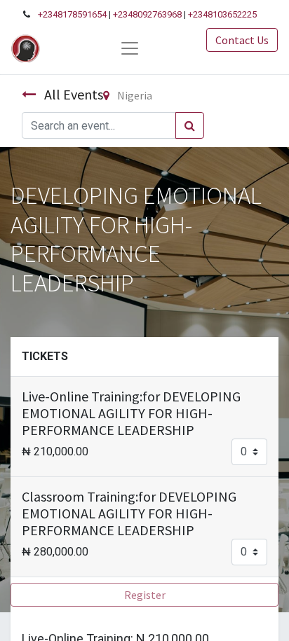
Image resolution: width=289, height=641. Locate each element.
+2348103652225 (222, 14)
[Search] (189, 125)
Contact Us (242, 40)
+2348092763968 (147, 14)
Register (145, 595)
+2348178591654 (72, 14)
